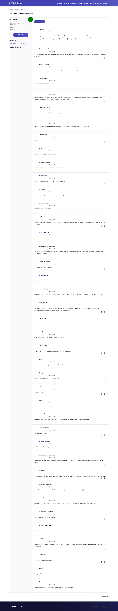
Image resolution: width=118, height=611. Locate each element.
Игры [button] (80, 3)
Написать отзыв (40, 22)
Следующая (104, 596)
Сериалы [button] (73, 3)
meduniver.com (20, 35)
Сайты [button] (105, 3)
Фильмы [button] (66, 3)
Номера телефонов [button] (95, 3)
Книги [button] (86, 3)
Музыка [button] (59, 3)
